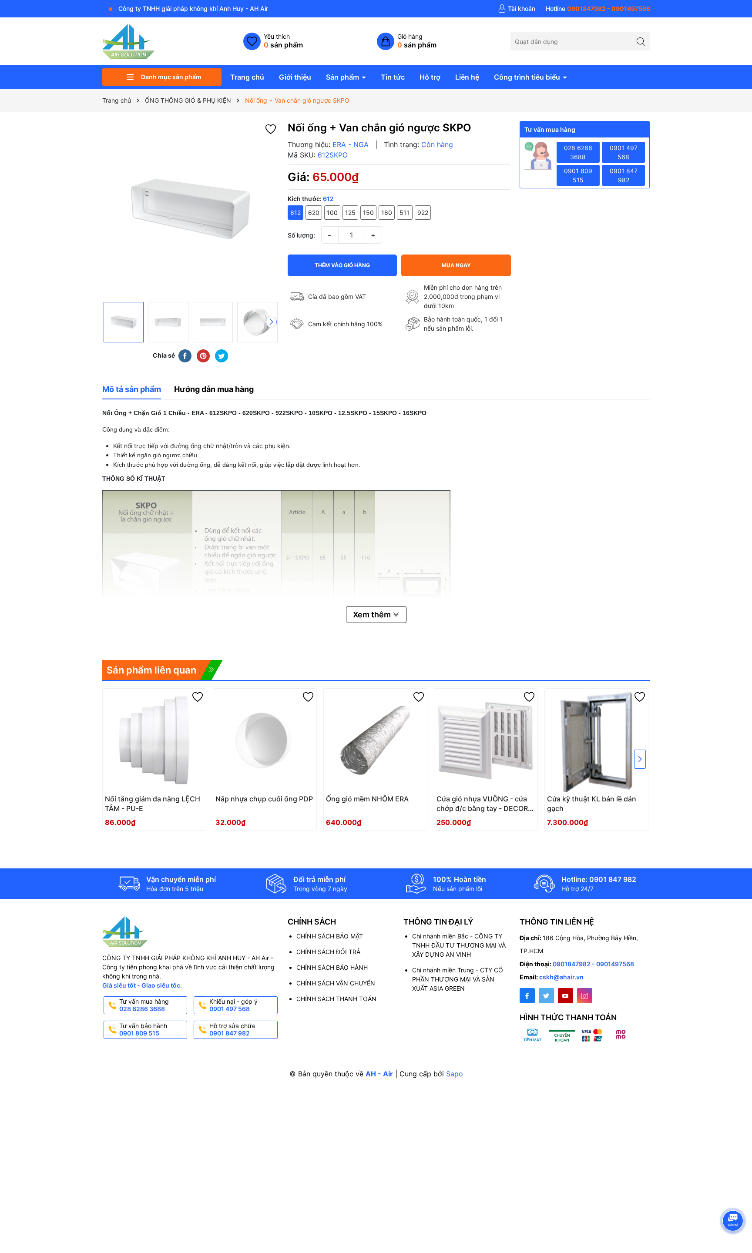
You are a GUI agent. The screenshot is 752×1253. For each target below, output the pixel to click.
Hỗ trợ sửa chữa (232, 1029)
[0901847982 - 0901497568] (598, 8)
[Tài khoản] (516, 8)
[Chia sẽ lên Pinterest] (203, 355)
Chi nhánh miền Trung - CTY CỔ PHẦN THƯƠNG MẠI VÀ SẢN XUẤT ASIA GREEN (457, 979)
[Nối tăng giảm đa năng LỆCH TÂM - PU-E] (154, 740)
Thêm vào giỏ (476, 801)
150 (368, 212)
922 (422, 212)
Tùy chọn (144, 801)
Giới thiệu (295, 77)
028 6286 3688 (578, 152)
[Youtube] (565, 995)
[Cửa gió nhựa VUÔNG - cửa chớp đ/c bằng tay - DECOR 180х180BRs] (485, 740)
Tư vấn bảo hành (143, 1029)
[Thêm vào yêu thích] (270, 128)
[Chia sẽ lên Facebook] (184, 355)
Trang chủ (247, 77)
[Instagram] (584, 995)
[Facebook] (527, 995)
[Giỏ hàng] (406, 41)
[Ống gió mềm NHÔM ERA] (375, 740)
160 (386, 212)
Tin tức (393, 77)
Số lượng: (301, 235)
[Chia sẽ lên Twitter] (221, 355)
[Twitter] (546, 995)
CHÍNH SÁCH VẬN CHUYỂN (335, 983)
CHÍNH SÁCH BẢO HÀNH (332, 967)
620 (313, 212)
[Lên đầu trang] (734, 1197)
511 (405, 212)
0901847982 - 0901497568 (593, 964)
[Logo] (128, 40)
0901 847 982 (624, 175)
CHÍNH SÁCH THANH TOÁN (336, 998)
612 (295, 212)
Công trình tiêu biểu (528, 77)
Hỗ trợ (430, 77)
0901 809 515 (578, 175)
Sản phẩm (343, 77)
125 (350, 212)
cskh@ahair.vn (561, 977)
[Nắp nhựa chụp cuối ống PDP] (264, 740)
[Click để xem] (190, 209)
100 (332, 212)
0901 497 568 (624, 152)
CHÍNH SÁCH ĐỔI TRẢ (328, 951)
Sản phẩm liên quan (151, 670)
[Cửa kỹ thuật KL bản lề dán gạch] (596, 740)
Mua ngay (456, 265)
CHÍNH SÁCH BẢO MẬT (329, 936)
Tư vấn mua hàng (144, 1005)
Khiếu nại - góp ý (233, 1005)
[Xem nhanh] (173, 802)
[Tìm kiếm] (641, 41)
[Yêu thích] (273, 41)
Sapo (454, 1073)
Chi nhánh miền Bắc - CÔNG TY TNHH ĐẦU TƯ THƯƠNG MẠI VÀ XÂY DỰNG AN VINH (459, 945)
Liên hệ (467, 77)
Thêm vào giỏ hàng (342, 265)
